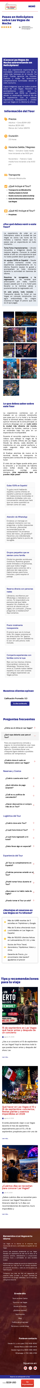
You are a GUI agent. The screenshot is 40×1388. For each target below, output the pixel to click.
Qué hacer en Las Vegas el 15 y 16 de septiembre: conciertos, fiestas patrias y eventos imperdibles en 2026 (19, 1110)
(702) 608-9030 (30, 1343)
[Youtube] (35, 1368)
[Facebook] (25, 1368)
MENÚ (31, 6)
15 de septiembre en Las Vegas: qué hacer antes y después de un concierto (19, 1030)
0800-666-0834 (30, 1350)
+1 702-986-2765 (30, 1353)
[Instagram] (30, 1368)
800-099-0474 (31, 1347)
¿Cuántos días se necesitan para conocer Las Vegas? (17, 1187)
